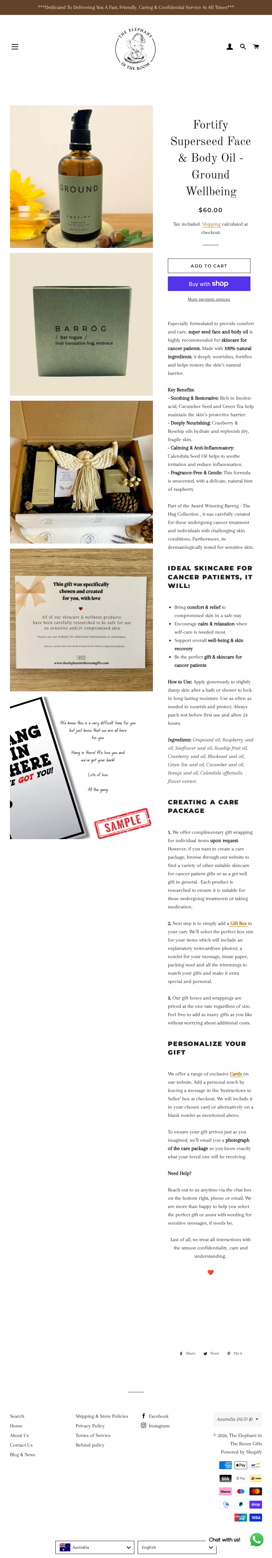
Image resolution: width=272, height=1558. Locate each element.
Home (16, 1426)
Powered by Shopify (241, 1452)
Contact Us (21, 1445)
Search (17, 1416)
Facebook (158, 1416)
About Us (19, 1435)
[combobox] (94, 1547)
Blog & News (22, 1455)
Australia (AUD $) (234, 1419)
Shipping (211, 224)
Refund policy (90, 1445)
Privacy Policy (90, 1426)
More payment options (209, 299)
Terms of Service (93, 1435)
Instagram (159, 1426)
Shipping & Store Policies (102, 1416)
